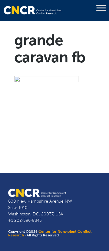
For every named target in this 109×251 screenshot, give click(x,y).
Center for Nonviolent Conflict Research (50, 233)
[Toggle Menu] (101, 8)
